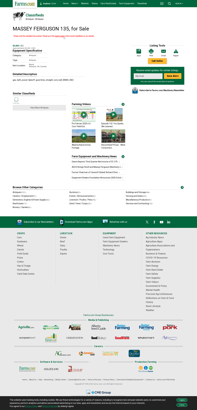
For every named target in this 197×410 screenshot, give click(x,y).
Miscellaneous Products (139, 200)
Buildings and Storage (138, 192)
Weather (150, 310)
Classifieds (142, 3)
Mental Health (153, 290)
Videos (95, 3)
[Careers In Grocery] (110, 353)
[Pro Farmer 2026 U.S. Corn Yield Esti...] (84, 120)
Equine (63, 253)
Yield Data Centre (25, 273)
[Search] (169, 3)
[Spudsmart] (146, 338)
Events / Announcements (82, 196)
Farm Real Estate (108, 3)
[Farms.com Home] (25, 4)
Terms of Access (94, 380)
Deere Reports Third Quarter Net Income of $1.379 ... (96, 161)
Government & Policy (156, 286)
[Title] (123, 157)
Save (139, 56)
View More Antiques (39, 108)
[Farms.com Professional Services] (27, 369)
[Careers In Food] (87, 353)
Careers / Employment (24, 196)
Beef (62, 241)
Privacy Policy (108, 380)
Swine (63, 237)
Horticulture (23, 269)
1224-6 (49, 4)
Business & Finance (156, 253)
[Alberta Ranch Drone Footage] (84, 142)
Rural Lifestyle (153, 306)
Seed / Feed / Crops (80, 203)
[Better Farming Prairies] (146, 327)
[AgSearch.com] (51, 327)
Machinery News (111, 245)
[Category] (182, 188)
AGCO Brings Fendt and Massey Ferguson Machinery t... (97, 167)
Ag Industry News (155, 237)
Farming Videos (81, 104)
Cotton (20, 261)
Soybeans (22, 241)
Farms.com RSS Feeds (166, 380)
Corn (19, 237)
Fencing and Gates (136, 196)
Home (66, 3)
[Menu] (162, 3)
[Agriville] (27, 327)
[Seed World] (99, 338)
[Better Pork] (170, 327)
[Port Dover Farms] (146, 369)
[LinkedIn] (169, 222)
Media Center (60, 380)
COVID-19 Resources (157, 257)
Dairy (62, 245)
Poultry (63, 249)
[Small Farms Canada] (122, 338)
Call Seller (157, 61)
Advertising (48, 380)
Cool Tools (108, 253)
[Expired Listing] (69, 37)
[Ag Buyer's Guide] (75, 327)
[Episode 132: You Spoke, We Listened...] (113, 120)
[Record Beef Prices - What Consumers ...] (113, 142)
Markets (85, 3)
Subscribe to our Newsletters (39, 222)
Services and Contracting (139, 203)
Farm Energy (152, 265)
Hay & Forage (24, 265)
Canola (20, 249)
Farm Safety (152, 273)
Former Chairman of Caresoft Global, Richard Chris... (96, 172)
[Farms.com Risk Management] (51, 338)
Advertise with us (118, 222)
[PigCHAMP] (75, 369)
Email (163, 56)
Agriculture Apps (154, 241)
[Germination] (75, 338)
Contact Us (150, 380)
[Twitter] (147, 222)
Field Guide (22, 253)
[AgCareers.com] (63, 353)
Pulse (20, 257)
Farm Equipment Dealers (115, 241)
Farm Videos (152, 282)
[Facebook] (154, 222)
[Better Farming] (122, 327)
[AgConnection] (170, 338)
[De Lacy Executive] (134, 353)
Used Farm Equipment (114, 237)
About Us (32, 380)
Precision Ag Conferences (159, 294)
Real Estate (20, 203)
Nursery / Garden (22, 207)
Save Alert (173, 76)
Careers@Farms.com (76, 380)
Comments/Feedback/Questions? (130, 380)
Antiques (30, 19)
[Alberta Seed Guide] (99, 327)
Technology (108, 249)
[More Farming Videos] (123, 105)
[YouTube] (161, 222)
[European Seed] (27, 338)
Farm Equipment (126, 3)
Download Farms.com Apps (79, 222)
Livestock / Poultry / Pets (82, 200)
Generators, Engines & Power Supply (31, 200)
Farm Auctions (153, 261)
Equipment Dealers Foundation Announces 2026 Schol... (97, 177)
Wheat (20, 245)
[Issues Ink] (51, 369)
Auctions (75, 192)
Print (151, 56)
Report (176, 56)
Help (40, 380)
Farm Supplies (153, 278)
